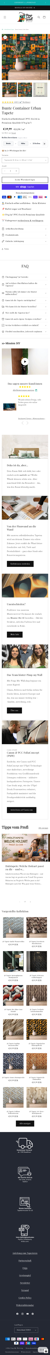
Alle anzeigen (43, 828)
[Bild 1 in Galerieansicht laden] (9, 90)
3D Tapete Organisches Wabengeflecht (37, 1044)
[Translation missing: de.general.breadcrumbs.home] (2, 29)
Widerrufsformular (25, 1305)
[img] (25, 387)
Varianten (5, 155)
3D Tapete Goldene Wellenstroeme (13, 1112)
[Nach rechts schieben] (30, 902)
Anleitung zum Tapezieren (24, 1253)
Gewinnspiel (25, 1275)
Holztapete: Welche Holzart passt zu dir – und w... (24, 867)
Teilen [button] (6, 249)
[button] (5, 17)
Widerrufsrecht (26, 1352)
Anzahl (4, 166)
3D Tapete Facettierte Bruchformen (36, 942)
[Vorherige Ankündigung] (4, 2)
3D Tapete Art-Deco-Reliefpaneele (36, 1112)
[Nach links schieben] (19, 902)
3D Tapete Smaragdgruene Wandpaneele (13, 976)
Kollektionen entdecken (20, 564)
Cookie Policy (25, 1297)
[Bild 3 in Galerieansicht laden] (40, 90)
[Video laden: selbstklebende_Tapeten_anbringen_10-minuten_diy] (25, 361)
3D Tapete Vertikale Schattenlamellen (37, 1010)
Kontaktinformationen (12, 1352)
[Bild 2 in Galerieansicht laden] (25, 90)
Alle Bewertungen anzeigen (23, 390)
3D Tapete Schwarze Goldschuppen (37, 976)
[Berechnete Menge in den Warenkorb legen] (44, 143)
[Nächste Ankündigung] (45, 2)
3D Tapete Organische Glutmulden (37, 1078)
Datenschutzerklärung (32, 1348)
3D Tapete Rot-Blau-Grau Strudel (13, 1010)
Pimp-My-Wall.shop (17, 1348)
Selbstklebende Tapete (9, 29)
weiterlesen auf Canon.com (22, 810)
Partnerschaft (25, 1260)
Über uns (14, 710)
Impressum (36, 1352)
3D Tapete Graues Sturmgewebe (13, 1077)
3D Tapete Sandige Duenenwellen (13, 1044)
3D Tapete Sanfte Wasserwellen (13, 941)
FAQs (25, 1268)
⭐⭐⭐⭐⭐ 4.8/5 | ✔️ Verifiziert (16, 102)
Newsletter (25, 1282)
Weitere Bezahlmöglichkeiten (25, 193)
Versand (13, 133)
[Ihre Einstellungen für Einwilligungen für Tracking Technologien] (46, 1351)
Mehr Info (15, 634)
